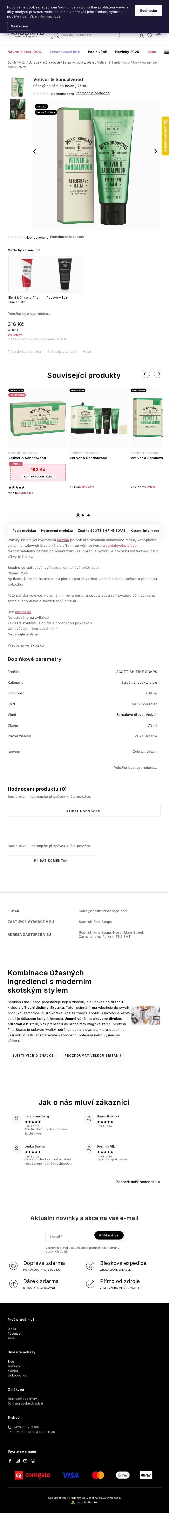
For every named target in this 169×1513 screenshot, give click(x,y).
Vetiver (151, 715)
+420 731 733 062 (26, 1427)
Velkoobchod (17, 1375)
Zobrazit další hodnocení (136, 1182)
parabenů (23, 612)
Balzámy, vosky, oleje (139, 682)
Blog (11, 1361)
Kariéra (13, 1370)
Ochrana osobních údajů (25, 1403)
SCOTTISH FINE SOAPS (136, 672)
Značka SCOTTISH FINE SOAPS (102, 530)
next (158, 374)
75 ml (152, 725)
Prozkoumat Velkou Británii (93, 1055)
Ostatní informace (145, 530)
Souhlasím (148, 10)
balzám (63, 540)
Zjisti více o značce (33, 1055)
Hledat (56, 36)
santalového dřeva (121, 545)
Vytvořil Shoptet (87, 1502)
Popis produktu (24, 530)
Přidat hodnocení (84, 811)
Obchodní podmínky (22, 1398)
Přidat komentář (51, 860)
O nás (12, 1328)
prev (146, 374)
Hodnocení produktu (57, 530)
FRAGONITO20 (38, 476)
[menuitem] (27, 52)
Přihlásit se (109, 1235)
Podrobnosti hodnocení (67, 236)
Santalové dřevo (130, 715)
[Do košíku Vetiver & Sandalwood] (38, 506)
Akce (11, 1338)
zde (58, 16)
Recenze (14, 1333)
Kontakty (14, 1366)
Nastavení (19, 26)
